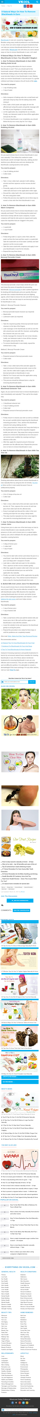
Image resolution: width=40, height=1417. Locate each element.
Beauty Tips (10, 887)
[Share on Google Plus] (31, 6)
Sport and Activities (26, 1384)
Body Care (4, 1324)
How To (9, 6)
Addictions (23, 1277)
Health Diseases (25, 1283)
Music (22, 1356)
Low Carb (4, 1277)
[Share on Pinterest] (28, 6)
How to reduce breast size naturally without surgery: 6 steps (20, 1188)
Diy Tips (22, 1358)
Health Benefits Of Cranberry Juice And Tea (16, 876)
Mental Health (5, 1302)
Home (3, 6)
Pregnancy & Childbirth (27, 1345)
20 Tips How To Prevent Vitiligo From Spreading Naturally (19, 1136)
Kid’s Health (4, 1285)
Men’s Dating (5, 1365)
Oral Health (4, 1283)
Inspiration (4, 1358)
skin (35, 81)
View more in (7, 1258)
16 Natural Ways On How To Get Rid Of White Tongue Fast (20, 1133)
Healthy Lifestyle (6, 1371)
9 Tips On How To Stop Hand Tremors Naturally (17, 1125)
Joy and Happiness (7, 1377)
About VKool (24, 1406)
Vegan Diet (23, 1326)
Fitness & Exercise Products (28, 1349)
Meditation (23, 1319)
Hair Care (4, 1317)
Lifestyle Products (25, 1377)
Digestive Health (6, 1306)
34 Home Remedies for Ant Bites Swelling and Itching (19, 874)
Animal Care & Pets (26, 1388)
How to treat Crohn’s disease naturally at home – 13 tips (19, 1185)
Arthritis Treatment (25, 1294)
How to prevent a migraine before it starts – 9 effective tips (20, 1191)
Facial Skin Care (25, 1330)
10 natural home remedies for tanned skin (15, 883)
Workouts (4, 1315)
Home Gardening (25, 1379)
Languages (4, 1360)
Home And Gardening (26, 1386)
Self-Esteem (5, 1362)
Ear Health (4, 1279)
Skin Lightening (24, 1336)
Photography (24, 1369)
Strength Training (6, 1308)
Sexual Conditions (25, 1291)
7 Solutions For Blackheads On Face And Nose (16, 646)
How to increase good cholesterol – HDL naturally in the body (21, 1176)
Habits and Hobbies (7, 1379)
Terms (30, 1412)
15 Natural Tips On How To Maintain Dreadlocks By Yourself (20, 1139)
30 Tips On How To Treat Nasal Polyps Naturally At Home (18, 1114)
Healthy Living (24, 1334)
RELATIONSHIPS (7, 1353)
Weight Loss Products (26, 1347)
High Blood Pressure (26, 1302)
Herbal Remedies (25, 1339)
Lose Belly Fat (24, 1285)
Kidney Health (5, 1300)
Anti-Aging (4, 1322)
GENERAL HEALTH (8, 1272)
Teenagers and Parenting (8, 1386)
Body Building (5, 1298)
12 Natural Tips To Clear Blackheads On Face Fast (17, 643)
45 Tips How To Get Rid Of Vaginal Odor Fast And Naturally (18, 997)
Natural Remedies (28, 887)
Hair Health (23, 1328)
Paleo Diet (4, 1332)
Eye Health (4, 1281)
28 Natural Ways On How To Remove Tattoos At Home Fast (18, 1022)
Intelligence (23, 1362)
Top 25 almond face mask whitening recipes (16, 866)
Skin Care (4, 889)
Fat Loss (4, 1319)
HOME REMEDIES (26, 1312)
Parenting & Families (7, 1382)
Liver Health (4, 1289)
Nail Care (23, 1315)
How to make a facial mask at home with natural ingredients (20, 1194)
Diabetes (23, 1274)
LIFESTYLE (24, 1353)
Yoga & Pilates (5, 1341)
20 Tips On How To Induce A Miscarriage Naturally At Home (18, 945)
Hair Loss (4, 1326)
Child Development (7, 1375)
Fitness (3, 1274)
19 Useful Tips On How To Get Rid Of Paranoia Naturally (19, 1174)
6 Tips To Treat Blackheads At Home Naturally (16, 649)
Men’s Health (5, 1294)
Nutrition (22, 1317)
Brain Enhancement (26, 1298)
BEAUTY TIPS (6, 1312)
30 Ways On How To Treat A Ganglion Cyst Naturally (16, 1074)
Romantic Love (5, 1367)
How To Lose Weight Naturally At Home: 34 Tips (17, 1182)
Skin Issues (11, 889)
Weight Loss (5, 1339)
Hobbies (22, 1360)
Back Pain (23, 1322)
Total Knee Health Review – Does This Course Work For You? (19, 880)
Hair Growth (4, 1334)
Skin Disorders (24, 1281)
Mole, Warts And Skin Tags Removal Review (22, 636)
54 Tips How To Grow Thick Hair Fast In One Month (16, 1048)
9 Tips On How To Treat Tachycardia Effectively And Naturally (19, 1170)
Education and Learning (27, 1390)
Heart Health (5, 1291)
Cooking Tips (24, 1365)
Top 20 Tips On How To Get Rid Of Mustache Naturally (19, 1117)
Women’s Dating (6, 1373)
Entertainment (24, 1371)
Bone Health (5, 1287)
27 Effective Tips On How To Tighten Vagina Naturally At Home (19, 971)
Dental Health (5, 1296)
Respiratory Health (25, 1296)
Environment (24, 1367)
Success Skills (24, 1375)
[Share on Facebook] (25, 6)
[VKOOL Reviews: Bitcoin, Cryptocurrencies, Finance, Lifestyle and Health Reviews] (25, 1)
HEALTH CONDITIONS (28, 1272)
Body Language (6, 1369)
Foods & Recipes (6, 1343)
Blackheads (5, 40)
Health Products (25, 1287)
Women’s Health (6, 1304)
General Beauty (18, 887)
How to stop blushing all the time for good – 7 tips (17, 1179)
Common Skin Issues (26, 1300)
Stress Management (7, 1384)
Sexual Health (24, 1289)
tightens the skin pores (8, 599)
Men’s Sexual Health (26, 1304)
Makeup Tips (5, 1336)
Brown (23, 891)
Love (2, 1356)
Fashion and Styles (7, 1349)
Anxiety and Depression (27, 1308)
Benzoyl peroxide (15, 289)
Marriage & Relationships (8, 1388)
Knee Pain (23, 1324)
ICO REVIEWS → (9, 1082)
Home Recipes (24, 1373)
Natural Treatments (26, 1343)
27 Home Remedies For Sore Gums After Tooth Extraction (17, 870)
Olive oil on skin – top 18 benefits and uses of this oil (19, 864)
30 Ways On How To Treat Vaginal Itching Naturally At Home (20, 1197)
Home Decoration (25, 1382)
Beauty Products (6, 1347)
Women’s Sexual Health (27, 1306)
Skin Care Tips (24, 1332)
